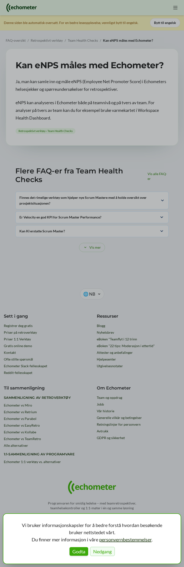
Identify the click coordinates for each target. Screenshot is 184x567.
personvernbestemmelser (125, 539)
